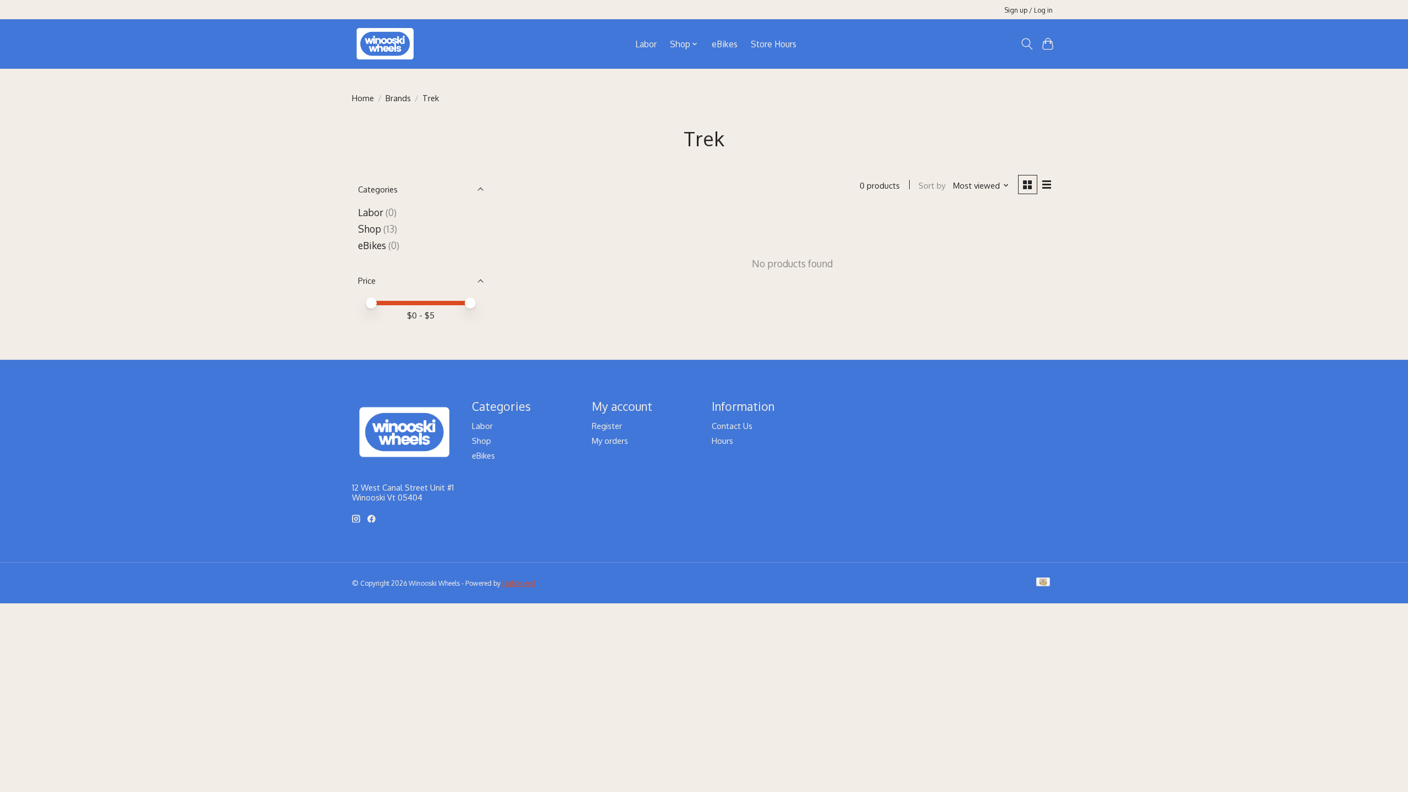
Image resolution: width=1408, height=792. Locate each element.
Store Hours (773, 44)
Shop (369, 229)
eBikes (725, 44)
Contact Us (732, 426)
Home (363, 98)
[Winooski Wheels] (385, 43)
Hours (722, 441)
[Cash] (1043, 583)
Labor (646, 44)
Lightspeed (518, 583)
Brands (398, 98)
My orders (610, 441)
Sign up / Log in (1028, 10)
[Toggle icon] (1027, 44)
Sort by (932, 185)
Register (607, 426)
